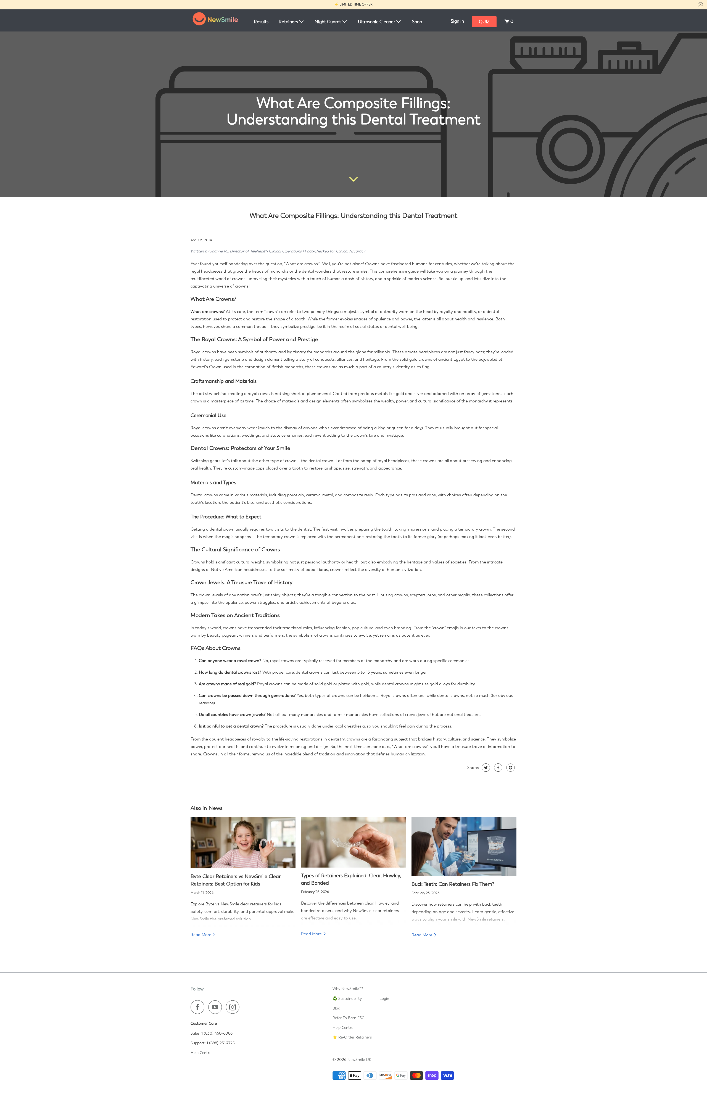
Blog (336, 1008)
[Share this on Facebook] (497, 767)
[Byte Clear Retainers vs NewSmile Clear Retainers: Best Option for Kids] (243, 842)
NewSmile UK (359, 1059)
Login (384, 998)
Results (261, 22)
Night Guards (328, 22)
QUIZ (484, 22)
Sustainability (350, 998)
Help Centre (201, 1052)
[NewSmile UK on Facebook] (199, 1007)
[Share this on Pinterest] (510, 767)
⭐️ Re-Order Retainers (352, 1037)
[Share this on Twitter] (485, 767)
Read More (201, 934)
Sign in (457, 21)
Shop (417, 22)
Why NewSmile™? (348, 988)
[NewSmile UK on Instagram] (234, 1007)
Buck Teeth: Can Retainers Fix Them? (452, 884)
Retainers (289, 22)
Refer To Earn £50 (349, 1017)
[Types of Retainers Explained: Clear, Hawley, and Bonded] (353, 842)
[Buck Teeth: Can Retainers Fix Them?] (463, 846)
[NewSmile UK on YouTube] (216, 1007)
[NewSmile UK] (215, 20)
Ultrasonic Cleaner (377, 22)
